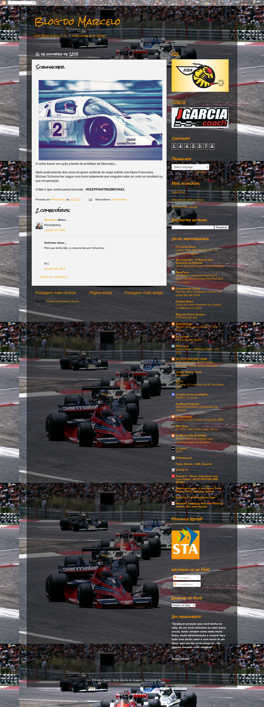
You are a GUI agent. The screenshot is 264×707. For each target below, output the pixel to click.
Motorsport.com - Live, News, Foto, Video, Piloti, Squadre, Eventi (199, 490)
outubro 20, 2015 (54, 268)
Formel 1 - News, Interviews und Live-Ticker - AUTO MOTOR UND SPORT (197, 479)
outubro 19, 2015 (54, 230)
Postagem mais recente (55, 293)
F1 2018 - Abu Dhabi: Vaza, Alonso (197, 429)
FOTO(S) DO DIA (186, 317)
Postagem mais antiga (144, 293)
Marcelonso (58, 199)
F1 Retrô (181, 448)
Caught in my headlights (192, 394)
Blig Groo (182, 426)
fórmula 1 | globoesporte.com (195, 497)
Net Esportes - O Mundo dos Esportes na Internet (194, 261)
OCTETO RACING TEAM (191, 359)
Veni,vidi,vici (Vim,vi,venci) (188, 199)
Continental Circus (188, 288)
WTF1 (179, 381)
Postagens (183, 577)
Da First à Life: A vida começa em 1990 (200, 419)
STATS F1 (182, 469)
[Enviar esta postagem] (90, 199)
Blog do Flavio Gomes (190, 314)
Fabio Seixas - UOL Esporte (194, 463)
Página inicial (100, 293)
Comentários (184, 584)
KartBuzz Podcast (187, 403)
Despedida (182, 375)
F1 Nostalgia (184, 416)
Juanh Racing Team (189, 371)
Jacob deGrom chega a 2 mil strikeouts (200, 266)
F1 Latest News (186, 246)
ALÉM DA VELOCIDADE (191, 435)
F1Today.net (184, 457)
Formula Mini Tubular (185, 206)
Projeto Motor (185, 301)
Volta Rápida (184, 323)
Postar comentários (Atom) (62, 301)
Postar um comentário (53, 276)
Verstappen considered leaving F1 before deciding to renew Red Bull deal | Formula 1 (199, 279)
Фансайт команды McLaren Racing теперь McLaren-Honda (199, 505)
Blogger (166, 679)
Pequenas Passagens (189, 339)
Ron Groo (50, 219)
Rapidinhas (178, 192)
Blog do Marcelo (77, 21)
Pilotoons (182, 346)
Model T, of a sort (186, 397)
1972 (179, 451)
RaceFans (182, 272)
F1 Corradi (182, 336)
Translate (200, 172)
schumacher (119, 199)
